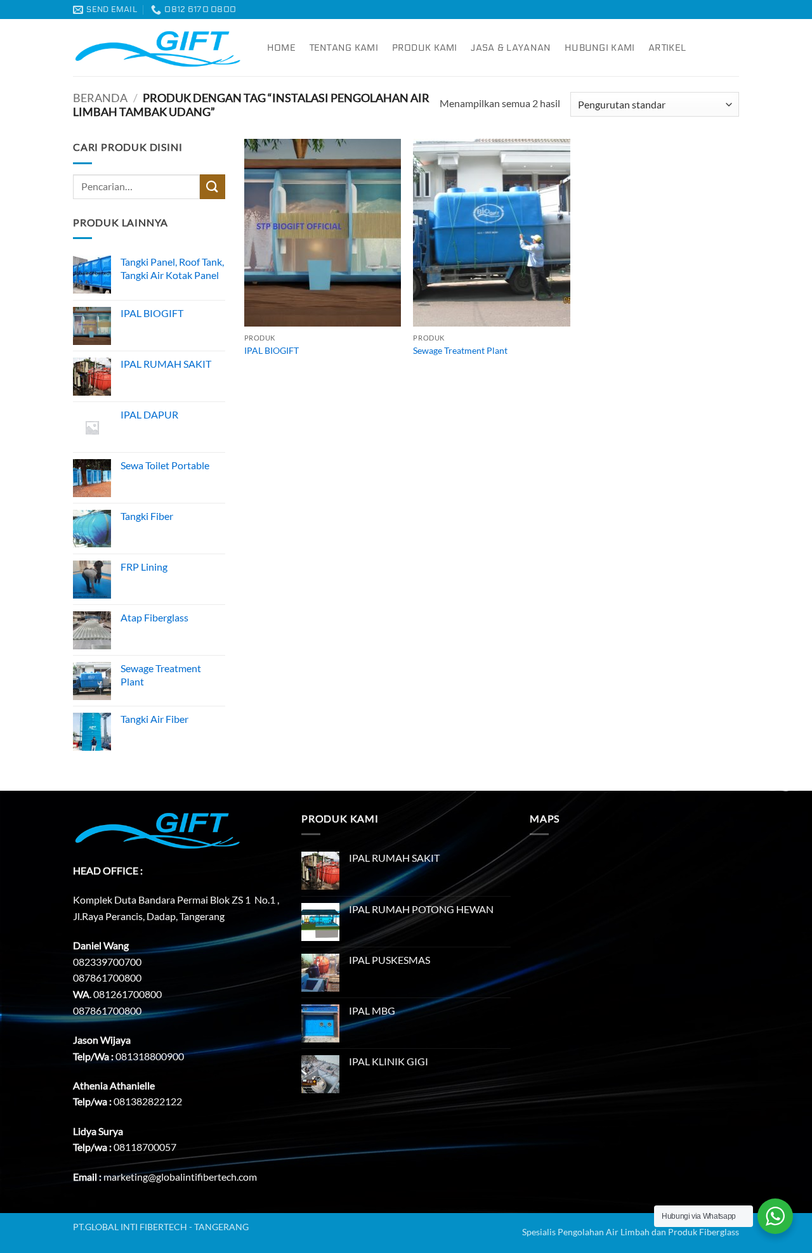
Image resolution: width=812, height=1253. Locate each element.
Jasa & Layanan (511, 47)
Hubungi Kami (599, 47)
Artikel (667, 47)
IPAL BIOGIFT (271, 350)
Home (281, 47)
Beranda (100, 98)
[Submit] (212, 186)
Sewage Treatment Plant (460, 350)
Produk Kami (424, 47)
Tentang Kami (344, 47)
